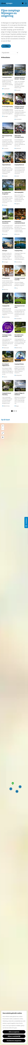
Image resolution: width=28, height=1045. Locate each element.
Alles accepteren (14, 1032)
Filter (7, 46)
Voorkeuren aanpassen (14, 1040)
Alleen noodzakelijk (14, 1036)
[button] (20, 786)
